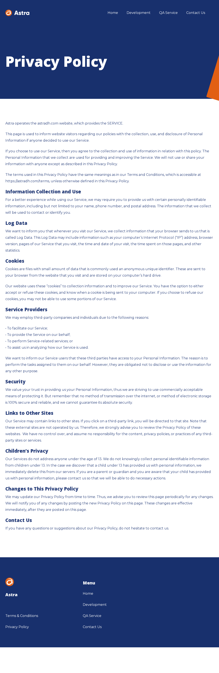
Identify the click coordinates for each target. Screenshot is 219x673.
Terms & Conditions (21, 616)
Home (88, 593)
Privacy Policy (17, 627)
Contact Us (92, 627)
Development (95, 605)
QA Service (92, 616)
